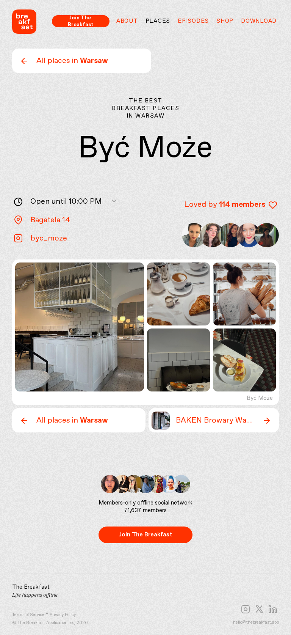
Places (158, 21)
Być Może (260, 398)
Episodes (193, 21)
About (127, 21)
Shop (224, 21)
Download (259, 21)
